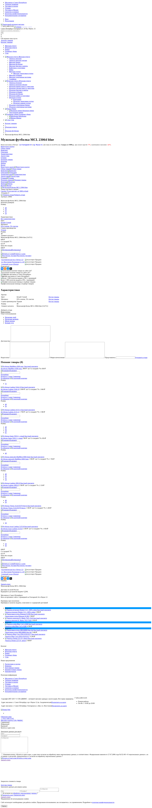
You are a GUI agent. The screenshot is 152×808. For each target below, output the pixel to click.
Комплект (4, 171)
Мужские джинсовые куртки (23, 101)
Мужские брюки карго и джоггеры (21, 86)
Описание (4, 172)
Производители (10, 671)
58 (6, 431)
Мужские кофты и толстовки (19, 96)
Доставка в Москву (12, 10)
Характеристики (7, 174)
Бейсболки (22, 116)
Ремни (7, 49)
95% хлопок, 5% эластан (9, 226)
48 (6, 208)
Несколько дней (10, 317)
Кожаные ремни (28, 110)
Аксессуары (5, 176)
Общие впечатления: (57, 357)
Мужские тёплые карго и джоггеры (21, 88)
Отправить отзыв (141, 357)
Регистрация (9, 21)
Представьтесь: (110, 357)
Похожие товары (7, 180)
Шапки (18, 118)
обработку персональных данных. (25, 793)
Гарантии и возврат (12, 12)
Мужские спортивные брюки (19, 105)
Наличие (4, 182)
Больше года (9, 323)
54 (6, 213)
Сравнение (16, 376)
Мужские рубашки (15, 92)
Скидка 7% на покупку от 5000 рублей (14, 191)
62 (6, 432)
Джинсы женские (15, 58)
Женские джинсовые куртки (23, 73)
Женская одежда (10, 46)
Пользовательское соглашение (15, 15)
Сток (6, 53)
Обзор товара (5, 169)
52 (6, 211)
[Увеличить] (14, 187)
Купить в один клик (24, 758)
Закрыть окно (5, 584)
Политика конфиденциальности (16, 14)
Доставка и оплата (11, 6)
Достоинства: (5, 341)
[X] (11, 268)
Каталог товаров (7, 40)
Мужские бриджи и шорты (18, 90)
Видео (3, 185)
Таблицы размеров (11, 4)
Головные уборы (11, 51)
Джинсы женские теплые (18, 60)
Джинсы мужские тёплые (18, 84)
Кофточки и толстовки (17, 68)
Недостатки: (5, 357)
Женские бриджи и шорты (18, 66)
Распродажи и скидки (12, 664)
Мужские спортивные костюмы (20, 107)
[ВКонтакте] (2, 268)
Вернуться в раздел (7, 167)
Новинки (8, 666)
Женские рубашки (15, 75)
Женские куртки (15, 71)
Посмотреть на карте (58, 702)
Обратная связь (6, 717)
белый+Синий (6, 222)
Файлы (3, 184)
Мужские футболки (16, 94)
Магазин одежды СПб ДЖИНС (12, 720)
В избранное (5, 378)
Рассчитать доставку (24, 256)
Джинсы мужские (15, 83)
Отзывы (8, 8)
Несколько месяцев (11, 319)
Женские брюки (14, 62)
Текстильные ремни (16, 112)
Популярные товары (12, 668)
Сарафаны (12, 79)
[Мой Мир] (8, 268)
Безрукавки (17, 99)
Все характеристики (8, 219)
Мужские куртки (15, 97)
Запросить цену (19, 795)
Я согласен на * (20, 793)
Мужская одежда (11, 48)
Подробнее (5, 374)
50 (6, 210)
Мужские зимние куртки (22, 103)
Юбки (11, 70)
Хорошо (4, 806)
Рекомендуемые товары (13, 669)
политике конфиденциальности (103, 802)
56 (6, 406)
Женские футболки (16, 64)
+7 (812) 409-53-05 (7, 718)
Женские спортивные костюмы (20, 77)
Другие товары (53, 297)
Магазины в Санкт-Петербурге (16, 2)
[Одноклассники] (5, 268)
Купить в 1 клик (19, 254)
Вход (6, 19)
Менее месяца (10, 321)
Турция (3, 230)
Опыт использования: (8, 314)
